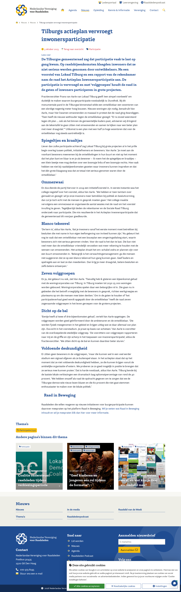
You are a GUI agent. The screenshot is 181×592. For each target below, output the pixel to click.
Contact (154, 10)
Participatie (95, 49)
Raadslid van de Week (130, 509)
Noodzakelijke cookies (124, 586)
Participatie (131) (27, 430)
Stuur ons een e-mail (31, 573)
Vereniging (139, 10)
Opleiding (98, 10)
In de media (73, 509)
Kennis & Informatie (119, 10)
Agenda (73, 10)
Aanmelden (128, 550)
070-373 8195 (27, 569)
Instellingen (161, 586)
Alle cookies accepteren (88, 586)
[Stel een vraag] (174, 583)
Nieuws (85, 10)
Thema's (20, 516)
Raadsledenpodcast (78, 516)
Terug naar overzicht (73, 49)
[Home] (36, 10)
